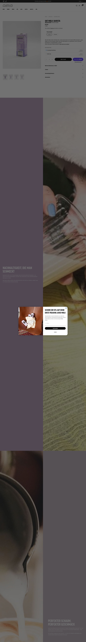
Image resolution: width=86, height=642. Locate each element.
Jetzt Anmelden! (55, 328)
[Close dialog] (66, 308)
